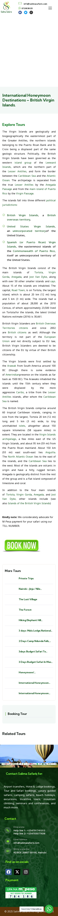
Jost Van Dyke (38, 277)
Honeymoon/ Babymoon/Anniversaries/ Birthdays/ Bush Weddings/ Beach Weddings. (35, 672)
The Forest (25, 609)
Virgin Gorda (24, 494)
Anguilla (50, 452)
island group (23, 162)
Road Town (18, 290)
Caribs (20, 392)
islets (22, 425)
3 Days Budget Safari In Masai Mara (36, 662)
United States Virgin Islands (31, 226)
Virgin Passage (25, 193)
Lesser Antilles (17, 171)
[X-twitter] (17, 872)
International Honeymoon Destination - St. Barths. (34, 682)
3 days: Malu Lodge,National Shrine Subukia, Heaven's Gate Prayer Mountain (35, 630)
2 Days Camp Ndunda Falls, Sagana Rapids (34, 641)
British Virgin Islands (22, 215)
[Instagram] (26, 872)
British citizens (17, 332)
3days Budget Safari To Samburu (32, 651)
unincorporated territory (29, 231)
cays (52, 281)
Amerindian (12, 374)
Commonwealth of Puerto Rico (34, 251)
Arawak (11, 365)
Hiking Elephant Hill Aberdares (30, 620)
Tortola (38, 272)
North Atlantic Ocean (20, 456)
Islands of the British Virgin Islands (29, 503)
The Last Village (28, 599)
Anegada (16, 277)
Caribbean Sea (27, 175)
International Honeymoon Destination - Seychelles (34, 693)
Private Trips (26, 578)
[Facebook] (8, 872)
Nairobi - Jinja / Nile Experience (29, 589)
